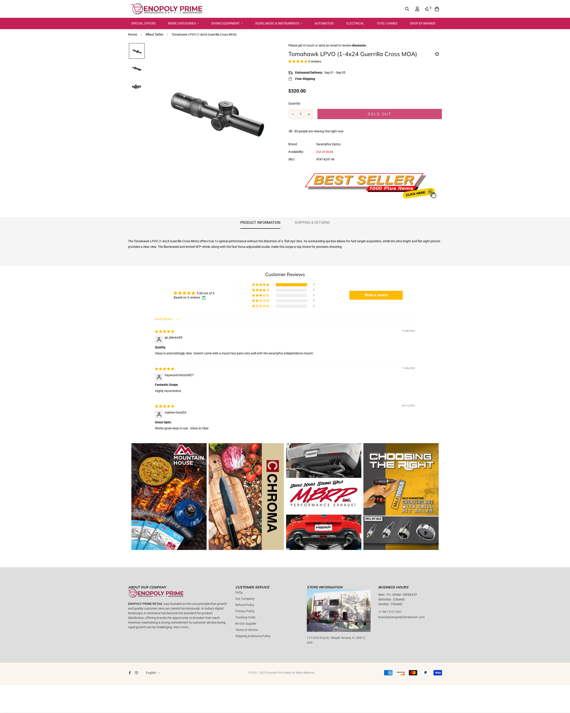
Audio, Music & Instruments (277, 23)
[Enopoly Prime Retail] (167, 9)
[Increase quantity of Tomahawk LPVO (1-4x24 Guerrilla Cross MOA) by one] (309, 114)
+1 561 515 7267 (390, 612)
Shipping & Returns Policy (253, 636)
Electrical (355, 23)
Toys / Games (387, 23)
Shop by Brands (422, 23)
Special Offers (143, 23)
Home (132, 34)
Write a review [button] (376, 295)
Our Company (244, 598)
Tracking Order (245, 617)
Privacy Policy (244, 611)
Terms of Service (246, 630)
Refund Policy (244, 605)
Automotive (324, 23)
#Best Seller (154, 34)
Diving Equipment (225, 23)
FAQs (239, 592)
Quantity (294, 103)
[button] (298, 61)
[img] (164, 331)
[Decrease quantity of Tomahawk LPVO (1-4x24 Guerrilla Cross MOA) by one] (293, 114)
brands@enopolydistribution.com (401, 617)
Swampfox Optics (328, 144)
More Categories (182, 23)
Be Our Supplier (245, 623)
